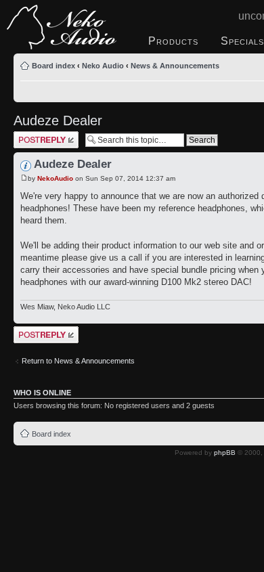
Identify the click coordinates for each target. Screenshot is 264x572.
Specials (242, 41)
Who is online (42, 393)
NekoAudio (55, 178)
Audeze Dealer (58, 120)
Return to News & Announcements (78, 361)
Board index (53, 66)
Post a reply (33, 135)
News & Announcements (175, 66)
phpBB (225, 452)
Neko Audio (103, 66)
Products (173, 41)
